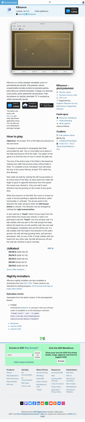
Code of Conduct (57, 384)
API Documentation (27, 374)
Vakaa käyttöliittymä (65, 146)
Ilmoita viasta (65, 92)
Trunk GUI (63, 144)
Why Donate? (31, 348)
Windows (32, 14)
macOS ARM (16, 326)
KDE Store (69, 372)
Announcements (42, 372)
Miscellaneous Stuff (41, 386)
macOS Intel (15, 329)
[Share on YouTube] (50, 402)
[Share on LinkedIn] (38, 402)
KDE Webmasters (40, 412)
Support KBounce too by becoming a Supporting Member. (66, 106)
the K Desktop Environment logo (30, 414)
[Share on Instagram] (63, 402)
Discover (10, 116)
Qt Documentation (27, 379)
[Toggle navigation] (49, 2)
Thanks (39, 390)
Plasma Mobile (12, 381)
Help (53, 375)
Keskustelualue (65, 121)
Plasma (9, 372)
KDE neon (10, 384)
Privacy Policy (56, 387)
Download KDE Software (56, 380)
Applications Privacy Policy (56, 391)
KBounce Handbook (68, 118)
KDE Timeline (71, 384)
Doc (71, 144)
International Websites (70, 391)
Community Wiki (57, 372)
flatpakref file (26, 308)
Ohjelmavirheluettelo (68, 141)
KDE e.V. (69, 375)
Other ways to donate (24, 362)
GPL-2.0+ (63, 98)
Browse (61, 361)
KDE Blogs (40, 375)
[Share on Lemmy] (46, 402)
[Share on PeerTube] (55, 402)
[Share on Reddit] (42, 402)
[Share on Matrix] (21, 402)
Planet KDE (40, 378)
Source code (26, 386)
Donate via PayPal (37, 355)
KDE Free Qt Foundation (70, 380)
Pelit (27, 11)
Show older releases (15, 269)
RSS (50, 248)
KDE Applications (12, 375)
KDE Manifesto (71, 387)
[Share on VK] (59, 402)
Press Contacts (41, 381)
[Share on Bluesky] (30, 402)
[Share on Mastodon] (26, 402)
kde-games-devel (67, 135)
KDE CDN (27, 283)
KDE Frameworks (13, 378)
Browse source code (68, 95)
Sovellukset (9, 3)
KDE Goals (25, 383)
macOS (21, 14)
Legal (42, 416)
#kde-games (64, 123)
